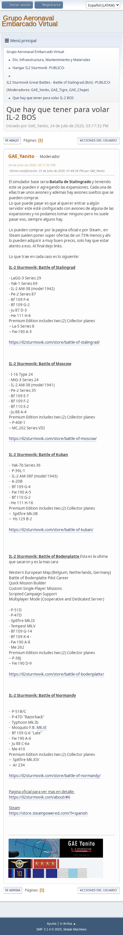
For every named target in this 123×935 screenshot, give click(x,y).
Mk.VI (42, 727)
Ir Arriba (12, 890)
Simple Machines (75, 929)
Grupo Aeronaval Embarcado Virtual (29, 21)
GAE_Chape (78, 89)
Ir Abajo (12, 140)
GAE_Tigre (59, 89)
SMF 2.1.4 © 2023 (48, 929)
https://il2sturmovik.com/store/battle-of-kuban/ (51, 529)
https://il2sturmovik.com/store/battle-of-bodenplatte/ (56, 674)
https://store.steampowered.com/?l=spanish (48, 813)
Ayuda (51, 923)
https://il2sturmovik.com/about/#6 (39, 797)
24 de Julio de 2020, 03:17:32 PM (31, 165)
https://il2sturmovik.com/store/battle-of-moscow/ (53, 438)
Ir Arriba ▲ (68, 923)
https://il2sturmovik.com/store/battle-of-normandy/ (55, 775)
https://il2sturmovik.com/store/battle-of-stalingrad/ (54, 342)
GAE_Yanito (40, 89)
